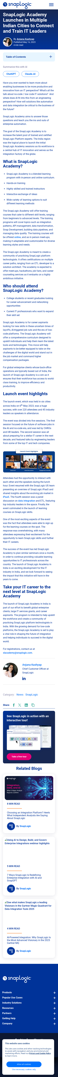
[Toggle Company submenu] (53, 1025)
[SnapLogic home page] (17, 979)
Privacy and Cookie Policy (40, 1053)
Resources (8, 1008)
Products (7, 992)
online (17, 237)
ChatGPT (12, 73)
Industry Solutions (12, 1002)
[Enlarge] (51, 452)
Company (7, 1023)
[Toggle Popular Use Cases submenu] (53, 999)
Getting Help (8, 1018)
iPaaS (6, 497)
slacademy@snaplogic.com (17, 652)
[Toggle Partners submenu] (53, 1015)
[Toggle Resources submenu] (53, 1010)
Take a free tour (19, 756)
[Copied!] (33, 705)
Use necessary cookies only (24, 1069)
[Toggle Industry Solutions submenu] (53, 1004)
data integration (26, 500)
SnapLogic (31, 694)
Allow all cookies (24, 1064)
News (20, 694)
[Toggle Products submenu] (53, 994)
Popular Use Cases (12, 997)
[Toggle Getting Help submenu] (53, 1020)
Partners (6, 1013)
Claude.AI (32, 73)
